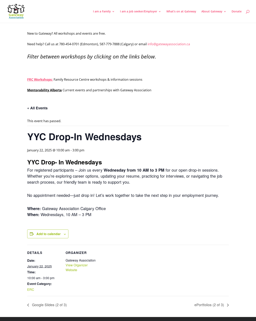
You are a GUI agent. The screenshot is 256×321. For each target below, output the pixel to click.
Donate (237, 11)
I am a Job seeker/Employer (138, 11)
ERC (30, 289)
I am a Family (102, 11)
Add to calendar (48, 233)
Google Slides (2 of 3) (49, 304)
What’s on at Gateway (181, 11)
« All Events (37, 108)
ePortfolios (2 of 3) (209, 304)
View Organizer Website (77, 267)
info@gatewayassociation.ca (169, 44)
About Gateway (211, 11)
